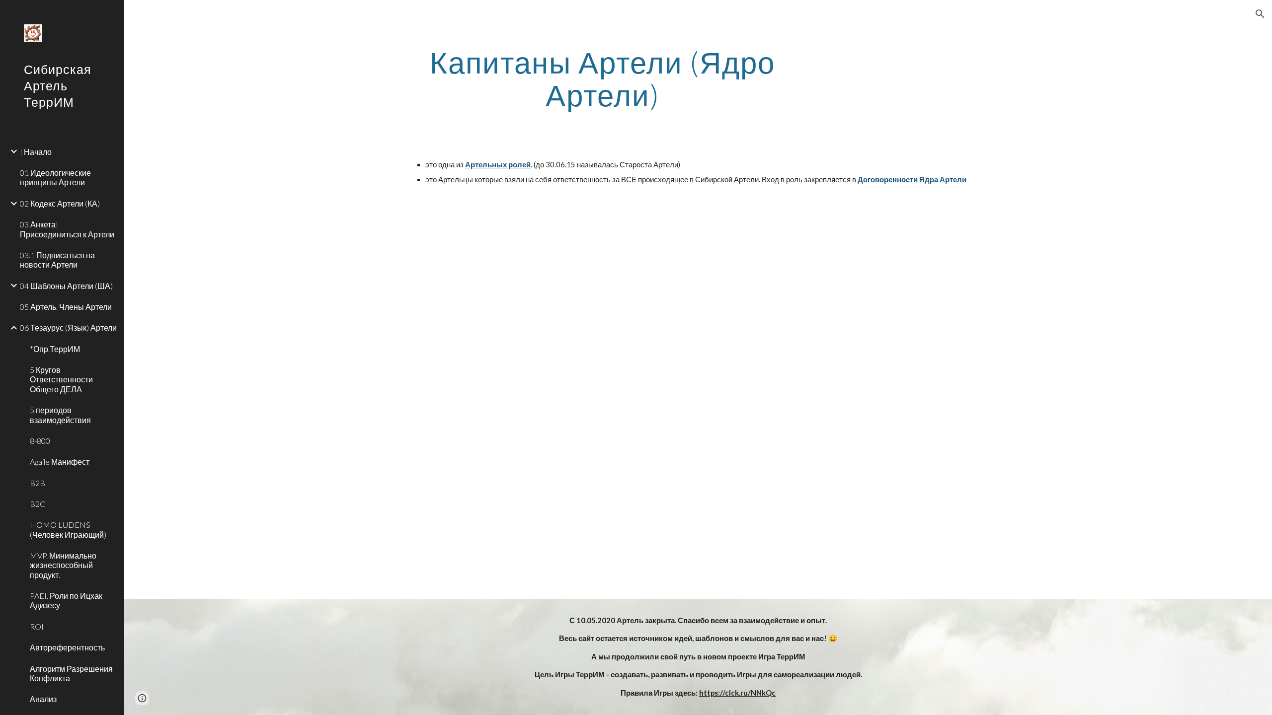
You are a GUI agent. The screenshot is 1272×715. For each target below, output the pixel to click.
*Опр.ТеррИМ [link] (55, 349)
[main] (602, 78)
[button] (1260, 14)
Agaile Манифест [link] (59, 461)
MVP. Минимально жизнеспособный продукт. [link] (63, 565)
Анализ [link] (43, 699)
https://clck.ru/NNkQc (737, 693)
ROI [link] (37, 626)
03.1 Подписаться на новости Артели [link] (57, 259)
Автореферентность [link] (67, 647)
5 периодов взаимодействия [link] (60, 414)
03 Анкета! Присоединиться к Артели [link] (67, 228)
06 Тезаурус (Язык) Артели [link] (68, 327)
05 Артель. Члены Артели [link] (66, 306)
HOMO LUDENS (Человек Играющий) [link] (68, 529)
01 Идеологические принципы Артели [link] (55, 177)
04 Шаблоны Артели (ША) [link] (66, 285)
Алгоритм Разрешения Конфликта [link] (71, 673)
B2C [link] (37, 503)
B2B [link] (37, 483)
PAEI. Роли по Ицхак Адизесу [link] (66, 600)
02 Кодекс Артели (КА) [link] (60, 203)
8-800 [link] (40, 440)
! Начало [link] (36, 151)
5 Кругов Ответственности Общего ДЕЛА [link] (61, 379)
